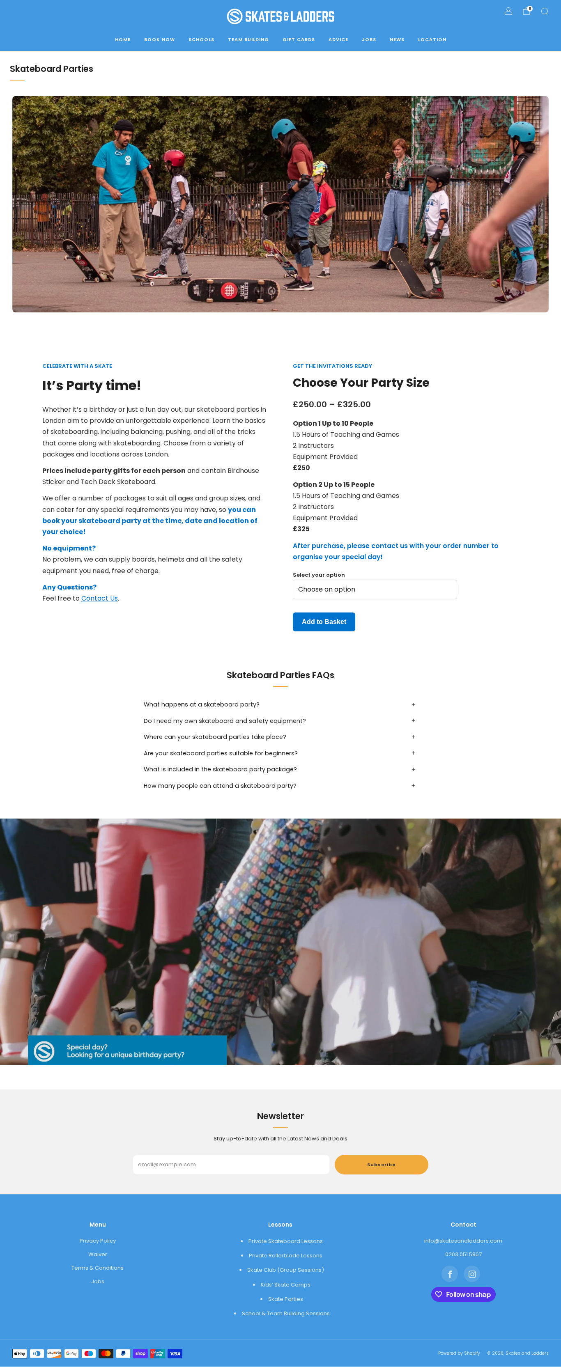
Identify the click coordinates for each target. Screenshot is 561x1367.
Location (432, 39)
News (397, 39)
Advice (338, 39)
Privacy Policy (98, 1241)
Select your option (319, 575)
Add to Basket (324, 621)
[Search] (544, 11)
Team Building (248, 39)
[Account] (508, 11)
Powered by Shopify (459, 1353)
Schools (201, 39)
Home (123, 39)
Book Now (159, 39)
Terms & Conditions (97, 1268)
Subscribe (381, 1164)
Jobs (369, 39)
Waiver (97, 1254)
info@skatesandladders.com (463, 1241)
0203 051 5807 (463, 1254)
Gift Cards (299, 39)
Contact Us (99, 598)
